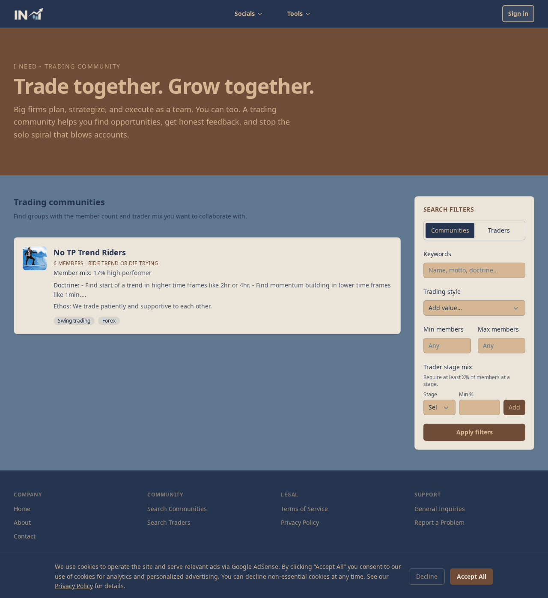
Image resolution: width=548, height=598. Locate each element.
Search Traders (169, 522)
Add (514, 407)
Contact (25, 536)
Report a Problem (439, 522)
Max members (498, 329)
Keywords (437, 254)
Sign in (518, 13)
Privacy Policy (300, 522)
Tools (295, 13)
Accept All (471, 576)
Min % (466, 394)
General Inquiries (439, 509)
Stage (430, 394)
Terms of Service (304, 509)
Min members (443, 329)
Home (22, 509)
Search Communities (177, 509)
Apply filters (474, 432)
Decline (427, 576)
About (22, 522)
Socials (245, 13)
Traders (499, 230)
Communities (450, 230)
